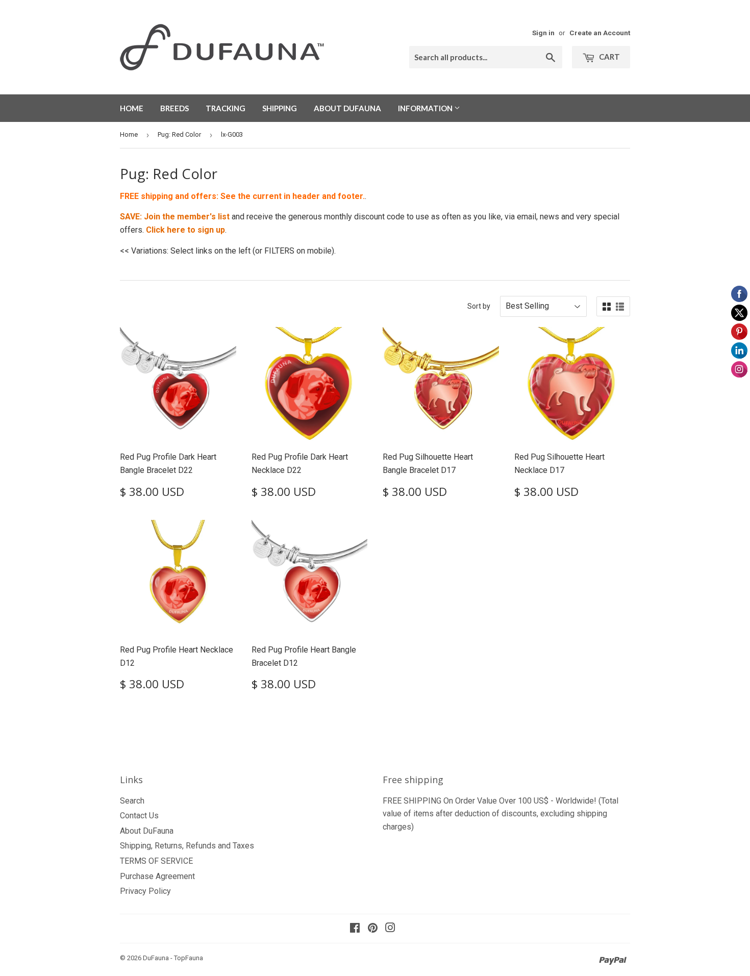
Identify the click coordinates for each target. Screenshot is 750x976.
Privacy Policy (145, 891)
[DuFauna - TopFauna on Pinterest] (372, 929)
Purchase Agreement (157, 876)
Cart (608, 56)
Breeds (174, 108)
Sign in (543, 33)
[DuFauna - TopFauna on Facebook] (354, 929)
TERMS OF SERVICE (156, 861)
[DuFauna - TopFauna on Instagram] (390, 929)
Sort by (478, 306)
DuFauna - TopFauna (173, 958)
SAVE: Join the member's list (175, 216)
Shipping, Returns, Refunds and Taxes (187, 845)
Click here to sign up (185, 230)
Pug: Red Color (179, 134)
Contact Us (139, 815)
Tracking (225, 108)
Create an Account (599, 33)
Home (131, 108)
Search (132, 801)
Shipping (279, 108)
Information (426, 108)
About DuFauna (347, 108)
